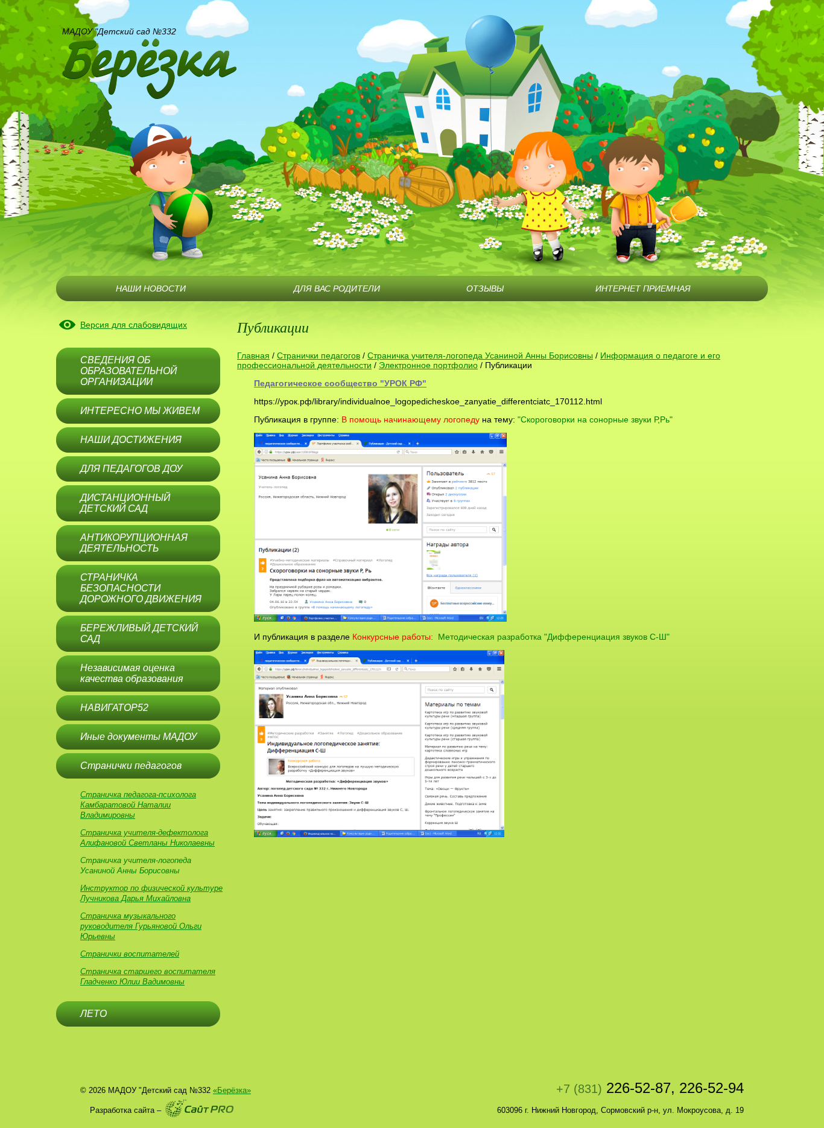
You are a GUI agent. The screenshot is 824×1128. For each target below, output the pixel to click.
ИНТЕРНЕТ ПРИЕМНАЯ (643, 288)
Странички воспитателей (129, 953)
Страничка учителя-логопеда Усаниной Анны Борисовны (480, 355)
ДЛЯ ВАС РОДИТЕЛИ (337, 288)
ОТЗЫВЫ (485, 288)
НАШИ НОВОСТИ (151, 288)
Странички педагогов (318, 355)
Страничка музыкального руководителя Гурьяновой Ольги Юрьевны (140, 926)
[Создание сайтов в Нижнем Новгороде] (199, 1108)
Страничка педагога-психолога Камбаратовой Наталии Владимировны (138, 805)
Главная (253, 355)
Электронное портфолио (428, 365)
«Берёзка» (232, 1090)
